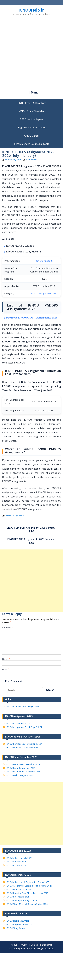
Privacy (24, 945)
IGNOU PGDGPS (44, 260)
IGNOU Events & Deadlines (31, 103)
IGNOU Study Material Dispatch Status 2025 (27, 904)
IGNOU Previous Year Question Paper (24, 743)
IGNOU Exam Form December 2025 (23, 771)
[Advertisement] (31, 54)
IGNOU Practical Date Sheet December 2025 (27, 893)
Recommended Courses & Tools (31, 144)
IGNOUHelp (31, 159)
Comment (7, 627)
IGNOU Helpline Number (17, 920)
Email (5, 669)
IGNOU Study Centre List (17, 928)
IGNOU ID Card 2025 (16, 865)
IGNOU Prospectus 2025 (17, 896)
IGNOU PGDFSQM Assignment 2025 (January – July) (31, 529)
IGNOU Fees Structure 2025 (19, 889)
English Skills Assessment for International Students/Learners (31, 127)
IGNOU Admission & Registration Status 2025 (27, 882)
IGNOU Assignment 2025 (44, 293)
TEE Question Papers (31, 119)
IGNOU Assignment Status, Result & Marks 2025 (29, 885)
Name (6, 659)
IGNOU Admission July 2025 (19, 858)
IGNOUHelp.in (31, 10)
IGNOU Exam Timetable (32, 111)
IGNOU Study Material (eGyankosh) (22, 747)
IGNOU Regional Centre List (19, 924)
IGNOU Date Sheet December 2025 (23, 764)
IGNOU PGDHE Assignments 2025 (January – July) (31, 540)
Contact (34, 945)
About (14, 945)
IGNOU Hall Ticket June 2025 (19, 775)
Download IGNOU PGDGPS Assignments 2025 (31, 317)
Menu (35, 92)
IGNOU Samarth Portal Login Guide (22, 706)
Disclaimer (47, 945)
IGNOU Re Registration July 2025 (21, 900)
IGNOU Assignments (15, 515)
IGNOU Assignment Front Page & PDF (24, 727)
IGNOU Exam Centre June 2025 (20, 768)
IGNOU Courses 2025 (16, 861)
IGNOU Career (31, 135)
